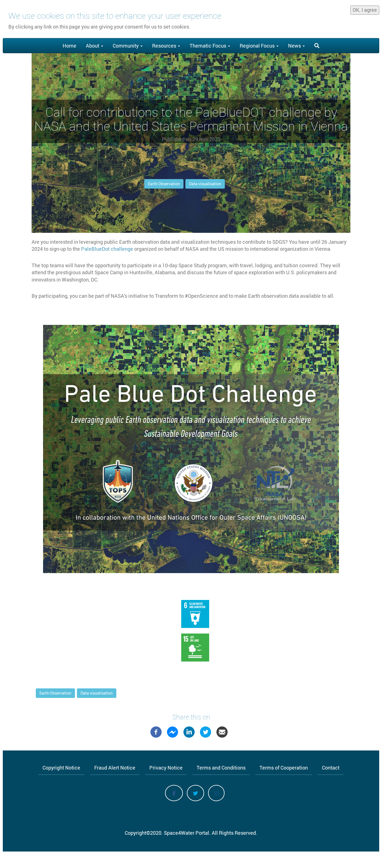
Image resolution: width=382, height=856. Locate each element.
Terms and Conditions (221, 767)
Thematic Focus (208, 45)
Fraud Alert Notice (114, 767)
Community (126, 45)
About (93, 45)
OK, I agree (365, 9)
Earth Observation (164, 183)
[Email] (222, 731)
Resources (164, 45)
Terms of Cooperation (284, 767)
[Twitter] (205, 731)
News (295, 45)
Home (69, 45)
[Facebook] (156, 731)
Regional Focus (258, 45)
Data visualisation (205, 183)
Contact (330, 767)
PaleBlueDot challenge (107, 248)
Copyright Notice (61, 767)
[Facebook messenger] (172, 731)
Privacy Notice (166, 767)
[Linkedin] (189, 731)
